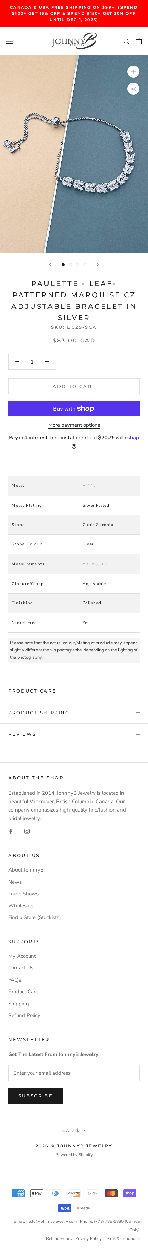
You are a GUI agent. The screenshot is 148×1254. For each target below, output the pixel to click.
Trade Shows (23, 893)
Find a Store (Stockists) (34, 917)
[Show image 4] (84, 264)
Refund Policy (24, 1015)
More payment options (74, 424)
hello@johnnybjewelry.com (51, 1221)
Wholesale (20, 905)
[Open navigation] (9, 41)
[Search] (127, 41)
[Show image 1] (63, 264)
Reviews (22, 734)
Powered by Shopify (74, 1154)
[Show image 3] (77, 264)
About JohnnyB (26, 869)
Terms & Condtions (122, 1238)
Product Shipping (39, 712)
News (15, 881)
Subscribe (35, 1095)
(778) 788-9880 (109, 1221)
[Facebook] (10, 831)
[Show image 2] (70, 264)
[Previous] (50, 264)
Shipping (18, 1003)
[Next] (98, 264)
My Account (22, 956)
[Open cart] (139, 41)
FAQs (14, 979)
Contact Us (20, 967)
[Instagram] (27, 831)
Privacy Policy (88, 1238)
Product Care (32, 691)
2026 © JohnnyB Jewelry (74, 1145)
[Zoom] (133, 72)
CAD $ (71, 1130)
